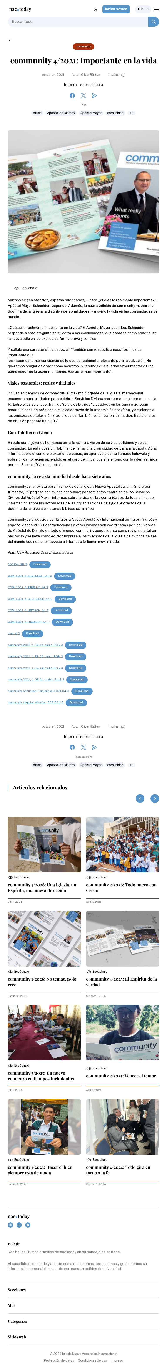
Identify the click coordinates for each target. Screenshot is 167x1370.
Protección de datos (59, 1360)
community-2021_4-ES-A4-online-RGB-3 (35, 656)
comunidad (115, 113)
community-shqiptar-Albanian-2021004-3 (35, 702)
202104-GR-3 (17, 564)
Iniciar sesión (116, 9)
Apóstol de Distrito (61, 113)
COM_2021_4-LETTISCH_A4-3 (28, 610)
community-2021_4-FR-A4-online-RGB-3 (35, 668)
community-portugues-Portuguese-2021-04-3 (38, 691)
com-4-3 (14, 633)
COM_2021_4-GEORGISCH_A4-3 (30, 599)
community (83, 46)
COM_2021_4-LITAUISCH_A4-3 (29, 622)
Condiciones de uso (92, 1360)
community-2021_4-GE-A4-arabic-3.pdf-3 (36, 679)
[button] (18, 877)
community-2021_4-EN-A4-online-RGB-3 (35, 645)
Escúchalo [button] (28, 288)
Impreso (117, 1360)
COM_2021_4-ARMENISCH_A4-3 (30, 576)
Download (40, 564)
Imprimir (114, 74)
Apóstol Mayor (91, 113)
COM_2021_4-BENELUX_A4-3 (28, 587)
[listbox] (143, 9)
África (37, 113)
